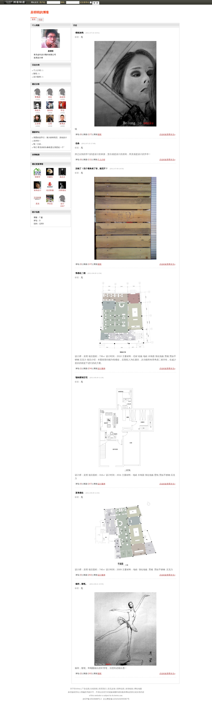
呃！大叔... (37, 144)
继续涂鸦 (79, 33)
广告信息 (85, 689)
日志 (40, 20)
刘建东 (50, 177)
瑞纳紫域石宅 (81, 377)
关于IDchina (75, 689)
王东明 (37, 124)
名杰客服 (50, 190)
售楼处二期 (80, 273)
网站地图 (138, 689)
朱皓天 (37, 110)
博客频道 (14, 2)
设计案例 (37, 77)
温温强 (62, 97)
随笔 (35, 73)
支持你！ (37, 141)
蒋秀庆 (62, 124)
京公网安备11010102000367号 (116, 699)
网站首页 (34, 2)
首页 (34, 19)
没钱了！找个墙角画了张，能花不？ (91, 168)
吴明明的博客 (39, 12)
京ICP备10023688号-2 (92, 699)
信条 (77, 143)
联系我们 (102, 689)
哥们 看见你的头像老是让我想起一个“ (48, 147)
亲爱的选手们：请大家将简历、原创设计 (50, 137)
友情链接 (129, 689)
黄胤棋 (37, 97)
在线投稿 (94, 689)
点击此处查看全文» (167, 134)
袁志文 (62, 177)
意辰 (37, 204)
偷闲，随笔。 (81, 584)
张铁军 (37, 177)
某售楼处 (79, 493)
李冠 (62, 110)
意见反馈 (111, 689)
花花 (50, 97)
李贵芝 (50, 204)
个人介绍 (37, 70)
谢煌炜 (50, 110)
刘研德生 (62, 190)
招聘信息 (120, 689)
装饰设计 (37, 190)
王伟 (50, 124)
